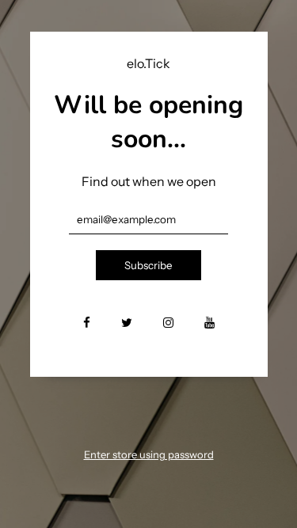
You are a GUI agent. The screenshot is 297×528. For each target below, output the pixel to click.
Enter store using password (149, 454)
